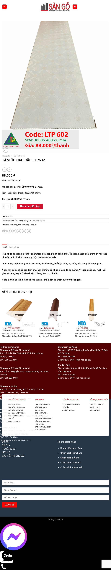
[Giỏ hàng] (75, 6)
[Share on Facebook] (9, 206)
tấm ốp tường (11, 200)
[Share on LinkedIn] (29, 206)
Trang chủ (6, 131)
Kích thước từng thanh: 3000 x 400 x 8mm (21, 168)
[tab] (4, 223)
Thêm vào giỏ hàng (30, 182)
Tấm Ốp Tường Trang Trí (21, 196)
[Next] (12, 124)
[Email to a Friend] (19, 206)
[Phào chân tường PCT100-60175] (55, 326)
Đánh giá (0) (14, 223)
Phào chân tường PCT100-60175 (17, 384)
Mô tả (4, 223)
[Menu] (4, 6)
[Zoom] (5, 125)
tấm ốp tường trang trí (27, 200)
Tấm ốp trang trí (19, 131)
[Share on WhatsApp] (4, 206)
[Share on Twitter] (14, 206)
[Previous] (3, 395)
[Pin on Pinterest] (24, 206)
